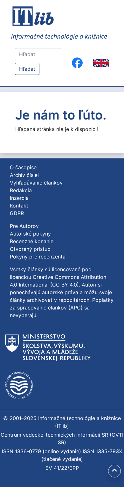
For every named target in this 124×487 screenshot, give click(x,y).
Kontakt (19, 205)
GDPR (17, 213)
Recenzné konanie (31, 241)
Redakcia (21, 190)
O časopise (23, 167)
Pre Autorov (24, 226)
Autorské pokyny (30, 233)
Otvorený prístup (30, 249)
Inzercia (19, 198)
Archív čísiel (24, 175)
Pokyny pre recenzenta (37, 256)
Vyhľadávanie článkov (36, 182)
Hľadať (27, 69)
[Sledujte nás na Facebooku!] (77, 63)
